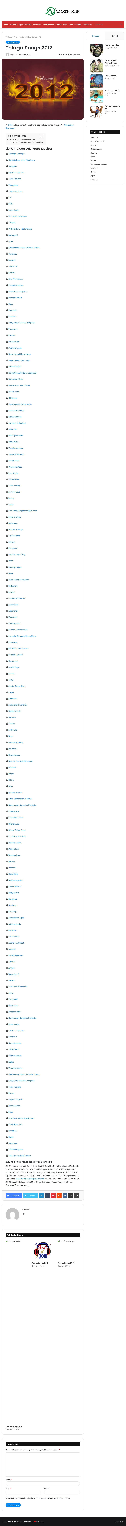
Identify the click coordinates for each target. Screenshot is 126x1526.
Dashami (12, 868)
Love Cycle (13, 473)
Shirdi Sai (12, 266)
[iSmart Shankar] (96, 50)
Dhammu (12, 767)
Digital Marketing (25, 25)
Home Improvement (99, 164)
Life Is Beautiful (15, 1124)
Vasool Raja (13, 460)
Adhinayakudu (14, 924)
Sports (93, 176)
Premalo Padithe (15, 285)
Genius (11, 723)
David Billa (13, 874)
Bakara (11, 980)
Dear (10, 736)
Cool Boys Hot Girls (17, 836)
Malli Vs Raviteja (15, 529)
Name (9, 1480)
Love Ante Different (16, 598)
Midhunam (13, 586)
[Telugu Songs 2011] (17, 1332)
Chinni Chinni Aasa (16, 830)
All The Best (13, 936)
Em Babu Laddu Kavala (18, 648)
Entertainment (48, 25)
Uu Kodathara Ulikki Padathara (21, 160)
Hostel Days (13, 667)
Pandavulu (13, 329)
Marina (11, 542)
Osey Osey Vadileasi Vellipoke (21, 323)
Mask (10, 573)
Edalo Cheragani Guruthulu (20, 799)
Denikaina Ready (15, 742)
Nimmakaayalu (14, 366)
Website (47, 1489)
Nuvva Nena (13, 392)
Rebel (11, 1137)
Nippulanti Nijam (15, 379)
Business (13, 25)
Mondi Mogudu (15, 417)
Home (6, 25)
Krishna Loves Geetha (18, 630)
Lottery (11, 592)
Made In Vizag (14, 517)
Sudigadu (12, 166)
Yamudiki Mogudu (16, 454)
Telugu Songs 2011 (14, 1426)
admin (25, 1209)
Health (93, 160)
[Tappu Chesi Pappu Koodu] (96, 66)
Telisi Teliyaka (14, 179)
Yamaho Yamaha (15, 448)
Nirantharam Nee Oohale (19, 385)
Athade (11, 961)
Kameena (12, 698)
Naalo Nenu (13, 442)
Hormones (13, 661)
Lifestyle (78, 25)
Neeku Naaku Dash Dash (19, 360)
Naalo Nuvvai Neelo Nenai (19, 354)
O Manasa (12, 398)
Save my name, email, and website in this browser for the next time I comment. (39, 1498)
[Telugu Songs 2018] (43, 1250)
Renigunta (12, 548)
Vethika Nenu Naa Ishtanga (20, 229)
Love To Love (14, 492)
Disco (10, 786)
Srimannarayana (15, 1149)
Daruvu (11, 861)
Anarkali (12, 949)
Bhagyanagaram (15, 880)
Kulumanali (13, 611)
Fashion (58, 25)
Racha (11, 1093)
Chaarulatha (13, 811)
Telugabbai (13, 185)
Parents (11, 335)
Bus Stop (12, 911)
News (93, 172)
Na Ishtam (12, 429)
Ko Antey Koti (14, 623)
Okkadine (12, 1131)
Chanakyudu (13, 824)
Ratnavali (12, 310)
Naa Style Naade (15, 435)
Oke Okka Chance (16, 410)
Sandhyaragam (14, 567)
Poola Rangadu (15, 348)
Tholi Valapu (110, 75)
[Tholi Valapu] (96, 81)
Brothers (12, 905)
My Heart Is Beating (17, 423)
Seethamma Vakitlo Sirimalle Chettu (24, 247)
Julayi (11, 680)
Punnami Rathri (15, 298)
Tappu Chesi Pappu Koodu (111, 61)
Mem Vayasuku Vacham (18, 579)
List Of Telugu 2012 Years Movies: (21, 140)
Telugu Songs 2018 (40, 1263)
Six (9, 197)
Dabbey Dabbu (14, 842)
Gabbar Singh (14, 711)
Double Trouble (15, 792)
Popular (95, 36)
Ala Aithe (12, 930)
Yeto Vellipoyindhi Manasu (19, 1156)
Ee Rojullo (12, 730)
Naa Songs (40, 1522)
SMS (10, 204)
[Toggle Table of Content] (40, 136)
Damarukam (13, 849)
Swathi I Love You (16, 172)
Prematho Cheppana (17, 291)
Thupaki (12, 222)
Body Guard (13, 893)
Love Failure (13, 479)
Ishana (11, 673)
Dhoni (11, 774)
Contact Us (87, 25)
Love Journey (14, 485)
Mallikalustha (14, 536)
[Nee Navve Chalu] (96, 96)
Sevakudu (12, 254)
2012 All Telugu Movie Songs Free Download (27, 142)
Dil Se (11, 780)
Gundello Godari (15, 655)
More (71, 25)
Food (65, 25)
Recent (115, 36)
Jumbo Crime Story (16, 686)
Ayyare (11, 968)
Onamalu (12, 316)
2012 (10, 125)
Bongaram (12, 899)
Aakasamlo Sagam (16, 918)
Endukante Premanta (17, 705)
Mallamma (12, 523)
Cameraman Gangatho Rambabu (22, 805)
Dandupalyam (14, 855)
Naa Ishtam (13, 1005)
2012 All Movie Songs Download (30, 1179)
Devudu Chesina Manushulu (20, 761)
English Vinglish (15, 1099)
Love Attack (13, 604)
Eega (10, 1112)
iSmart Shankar (112, 45)
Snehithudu (13, 210)
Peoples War (13, 341)
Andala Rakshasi (15, 955)
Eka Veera (12, 642)
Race (10, 304)
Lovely (11, 498)
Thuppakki (13, 999)
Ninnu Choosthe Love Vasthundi (22, 373)
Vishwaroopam (14, 1055)
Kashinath (12, 617)
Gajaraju (12, 717)
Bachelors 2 (13, 974)
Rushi (10, 561)
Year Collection (19, 37)
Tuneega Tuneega (16, 154)
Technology (95, 180)
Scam (10, 241)
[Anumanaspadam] (96, 111)
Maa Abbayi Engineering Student (22, 511)
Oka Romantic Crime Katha (20, 404)
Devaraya (12, 749)
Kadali (11, 692)
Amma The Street (16, 943)
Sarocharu (12, 1143)
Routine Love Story (16, 554)
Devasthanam (14, 755)
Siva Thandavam (15, 279)
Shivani (11, 273)
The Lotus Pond (15, 191)
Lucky (11, 504)
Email (8, 1489)
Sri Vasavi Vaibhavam (17, 216)
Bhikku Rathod (14, 886)
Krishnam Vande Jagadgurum (21, 1118)
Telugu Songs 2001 (66, 1263)
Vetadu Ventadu (15, 467)
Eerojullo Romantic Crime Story (22, 636)
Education (37, 25)
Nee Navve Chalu (112, 91)
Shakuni (12, 260)
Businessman (14, 1106)
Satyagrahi (13, 235)
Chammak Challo (15, 817)
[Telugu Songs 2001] (69, 1250)
